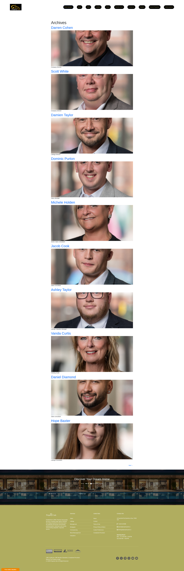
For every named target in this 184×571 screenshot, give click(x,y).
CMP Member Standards (61, 557)
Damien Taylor (62, 115)
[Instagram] (129, 558)
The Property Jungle (55, 559)
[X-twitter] (121, 558)
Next (131, 465)
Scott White (60, 71)
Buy (83, 483)
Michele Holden (63, 202)
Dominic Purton (63, 159)
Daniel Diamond (63, 377)
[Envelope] (136, 558)
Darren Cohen (62, 28)
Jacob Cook (60, 246)
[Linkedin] (125, 558)
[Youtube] (132, 558)
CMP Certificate (50, 557)
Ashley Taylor (61, 290)
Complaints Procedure (74, 557)
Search (122, 493)
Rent (88, 483)
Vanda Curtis (61, 333)
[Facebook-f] (117, 558)
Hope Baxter (60, 421)
